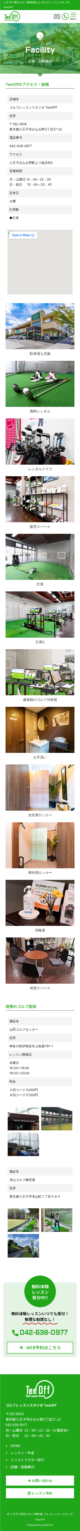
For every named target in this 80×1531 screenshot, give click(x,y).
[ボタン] (57, 18)
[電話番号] (65, 16)
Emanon (48, 1525)
